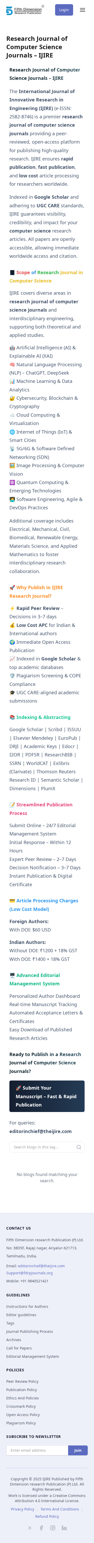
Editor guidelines (21, 1314)
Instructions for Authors (27, 1306)
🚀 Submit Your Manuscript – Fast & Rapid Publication (46, 1096)
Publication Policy (21, 1389)
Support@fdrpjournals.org (29, 1272)
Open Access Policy (23, 1414)
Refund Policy (47, 1516)
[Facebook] (41, 1528)
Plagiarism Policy (21, 1422)
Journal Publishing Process (29, 1331)
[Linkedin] (64, 1528)
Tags (10, 1323)
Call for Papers (19, 1348)
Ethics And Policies (22, 1398)
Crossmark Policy (21, 1406)
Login (64, 9)
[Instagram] (52, 1528)
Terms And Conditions (59, 1509)
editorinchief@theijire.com (41, 1265)
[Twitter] (29, 1528)
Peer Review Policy (22, 1381)
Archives (13, 1339)
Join (77, 1450)
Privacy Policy (22, 1509)
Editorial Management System (32, 1356)
